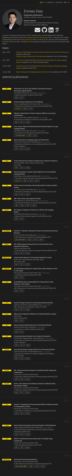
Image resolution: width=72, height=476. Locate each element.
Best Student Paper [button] (20, 239)
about (42, 2)
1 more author (43, 117)
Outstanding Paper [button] (20, 135)
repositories (59, 2)
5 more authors (41, 93)
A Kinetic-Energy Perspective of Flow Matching (30, 56)
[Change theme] (68, 2)
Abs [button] (16, 97)
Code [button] (27, 122)
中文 (65, 2)
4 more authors (41, 189)
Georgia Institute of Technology (37, 37)
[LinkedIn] (51, 30)
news (5, 48)
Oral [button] (16, 205)
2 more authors (41, 214)
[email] (37, 30)
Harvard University (25, 39)
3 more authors (49, 338)
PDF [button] (22, 97)
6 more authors (45, 104)
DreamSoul (30, 42)
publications (50, 2)
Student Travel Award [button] (21, 466)
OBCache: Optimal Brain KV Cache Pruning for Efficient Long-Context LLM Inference (41, 52)
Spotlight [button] (17, 108)
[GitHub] (44, 30)
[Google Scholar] (57, 30)
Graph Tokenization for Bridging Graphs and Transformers (33, 72)
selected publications (15, 77)
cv (45, 2)
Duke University (10, 42)
